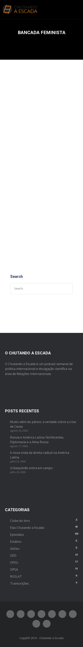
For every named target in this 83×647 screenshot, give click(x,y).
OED (13, 555)
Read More (18, 249)
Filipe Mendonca (51, 142)
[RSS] (62, 614)
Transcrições (19, 583)
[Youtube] (52, 614)
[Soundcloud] (47, 624)
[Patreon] (36, 624)
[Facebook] (10, 614)
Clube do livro (20, 521)
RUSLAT (16, 576)
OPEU (14, 562)
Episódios (45, 146)
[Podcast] (73, 614)
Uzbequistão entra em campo (31, 468)
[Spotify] (41, 614)
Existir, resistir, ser (33, 133)
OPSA (14, 569)
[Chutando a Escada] (20, 9)
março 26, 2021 (20, 142)
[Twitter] (21, 614)
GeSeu (14, 548)
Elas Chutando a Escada (27, 528)
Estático (15, 541)
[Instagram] (31, 614)
